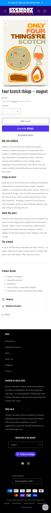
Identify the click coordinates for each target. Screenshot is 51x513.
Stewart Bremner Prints (20, 500)
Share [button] (7, 314)
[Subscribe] (39, 445)
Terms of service (29, 503)
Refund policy (17, 503)
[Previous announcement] (5, 3)
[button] (5, 11)
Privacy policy (42, 503)
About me (9, 359)
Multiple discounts (13, 347)
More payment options (25, 135)
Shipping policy (26, 507)
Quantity (5, 105)
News (7, 353)
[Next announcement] (46, 3)
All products (10, 341)
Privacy (8, 371)
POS (29, 500)
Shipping (14, 101)
